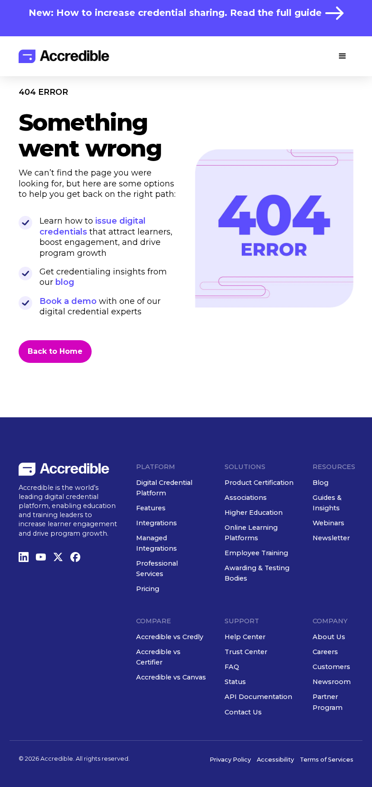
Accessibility (275, 759)
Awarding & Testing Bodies (257, 573)
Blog (320, 483)
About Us (329, 637)
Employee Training (256, 553)
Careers (325, 652)
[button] (342, 56)
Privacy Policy (230, 759)
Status (235, 682)
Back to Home (55, 351)
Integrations (156, 523)
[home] (64, 56)
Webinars (328, 523)
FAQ (232, 667)
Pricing (147, 589)
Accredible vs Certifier (158, 657)
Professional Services (157, 568)
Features (151, 508)
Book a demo (68, 301)
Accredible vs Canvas (171, 677)
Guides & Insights (327, 503)
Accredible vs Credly (169, 637)
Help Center (245, 637)
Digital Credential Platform (164, 488)
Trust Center (246, 652)
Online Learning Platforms (251, 532)
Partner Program (328, 702)
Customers (331, 667)
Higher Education (254, 512)
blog (64, 282)
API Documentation (258, 697)
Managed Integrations (156, 543)
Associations (246, 498)
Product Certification (259, 483)
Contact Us (243, 712)
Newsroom (332, 682)
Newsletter (331, 538)
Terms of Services (326, 759)
